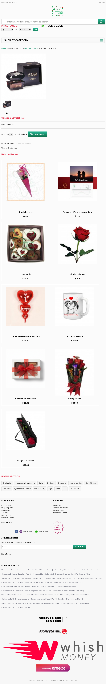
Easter (41, 483)
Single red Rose (77, 274)
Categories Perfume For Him (12, 586)
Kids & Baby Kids (63, 582)
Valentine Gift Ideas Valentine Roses (38, 570)
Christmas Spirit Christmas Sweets (15, 582)
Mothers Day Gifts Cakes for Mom (77, 574)
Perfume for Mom (31, 48)
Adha (58, 489)
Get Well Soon (90, 483)
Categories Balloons (9, 574)
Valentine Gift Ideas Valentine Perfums (67, 591)
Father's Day (75, 489)
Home (3, 48)
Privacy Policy (58, 510)
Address (4, 513)
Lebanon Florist (7, 518)
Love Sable (26, 274)
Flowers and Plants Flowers (12, 570)
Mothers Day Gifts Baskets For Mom (15, 595)
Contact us (5, 510)
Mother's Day (39, 489)
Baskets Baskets (67, 578)
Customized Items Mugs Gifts (42, 599)
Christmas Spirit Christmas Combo (15, 607)
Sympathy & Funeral (22, 489)
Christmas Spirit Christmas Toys (43, 582)
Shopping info (7, 508)
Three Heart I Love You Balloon (25, 336)
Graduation (7, 483)
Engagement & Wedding (25, 483)
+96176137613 (54, 25)
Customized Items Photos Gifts (13, 603)
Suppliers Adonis (24, 574)
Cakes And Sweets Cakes (91, 570)
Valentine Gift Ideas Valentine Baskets (61, 586)
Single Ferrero (26, 212)
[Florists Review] (57, 533)
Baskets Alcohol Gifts (79, 582)
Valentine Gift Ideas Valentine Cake (46, 578)
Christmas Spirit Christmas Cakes (14, 591)
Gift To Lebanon (7, 515)
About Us (56, 505)
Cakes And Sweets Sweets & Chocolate (47, 574)
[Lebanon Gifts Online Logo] (58, 11)
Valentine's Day (76, 483)
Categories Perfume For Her (40, 591)
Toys (50, 489)
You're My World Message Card (77, 212)
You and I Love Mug (75, 336)
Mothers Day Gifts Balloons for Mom (88, 578)
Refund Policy (6, 505)
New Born (7, 489)
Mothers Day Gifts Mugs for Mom (68, 599)
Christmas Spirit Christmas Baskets (45, 595)
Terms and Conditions (61, 513)
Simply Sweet (74, 399)
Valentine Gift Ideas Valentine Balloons (16, 578)
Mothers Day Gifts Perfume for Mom (74, 595)
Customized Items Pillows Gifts (75, 603)
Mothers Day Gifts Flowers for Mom (67, 570)
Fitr (64, 489)
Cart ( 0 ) (101, 2)
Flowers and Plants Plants (35, 586)
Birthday (50, 483)
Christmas (62, 483)
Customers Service (60, 508)
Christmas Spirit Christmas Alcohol (15, 599)
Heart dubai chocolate (25, 399)
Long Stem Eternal (26, 461)
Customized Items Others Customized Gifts (44, 603)
